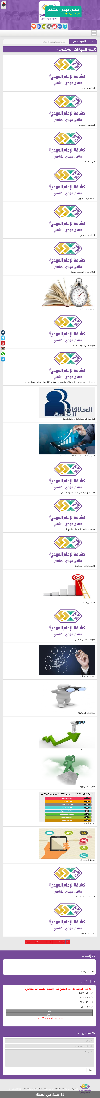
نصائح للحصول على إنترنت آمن (53, 41)
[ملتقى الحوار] (33, 26)
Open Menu (94, 33)
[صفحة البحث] (49, 26)
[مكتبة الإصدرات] (39, 26)
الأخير (28, 941)
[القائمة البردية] (54, 26)
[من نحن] (65, 26)
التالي (36, 941)
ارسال (90, 1070)
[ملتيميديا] (44, 26)
